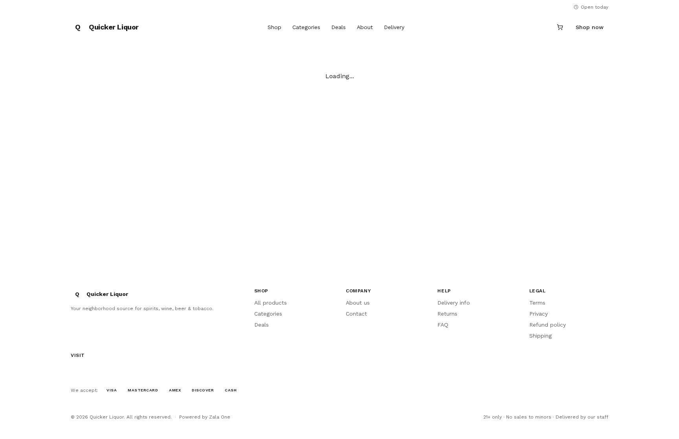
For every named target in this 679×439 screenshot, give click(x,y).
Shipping (540, 335)
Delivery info (453, 302)
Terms (537, 302)
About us (358, 302)
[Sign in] (541, 27)
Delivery (394, 27)
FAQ (442, 324)
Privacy (538, 313)
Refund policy (547, 324)
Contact (356, 313)
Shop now (590, 27)
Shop (274, 27)
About (365, 27)
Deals (338, 27)
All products (270, 302)
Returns (447, 313)
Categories (306, 27)
